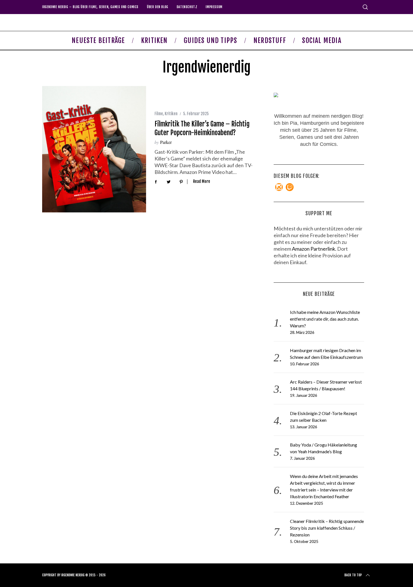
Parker (166, 142)
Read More (201, 181)
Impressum (214, 7)
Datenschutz (187, 7)
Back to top (353, 575)
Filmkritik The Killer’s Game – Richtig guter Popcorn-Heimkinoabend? (202, 128)
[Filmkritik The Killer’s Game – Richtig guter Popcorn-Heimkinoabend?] (94, 149)
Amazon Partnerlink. (314, 249)
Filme (159, 113)
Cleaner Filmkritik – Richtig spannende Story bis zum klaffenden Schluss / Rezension (327, 527)
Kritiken (171, 113)
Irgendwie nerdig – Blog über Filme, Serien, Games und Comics (90, 7)
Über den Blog (157, 7)
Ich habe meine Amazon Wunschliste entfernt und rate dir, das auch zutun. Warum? (325, 318)
